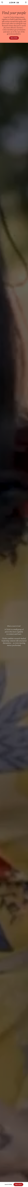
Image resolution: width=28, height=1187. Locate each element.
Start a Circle (14, 38)
